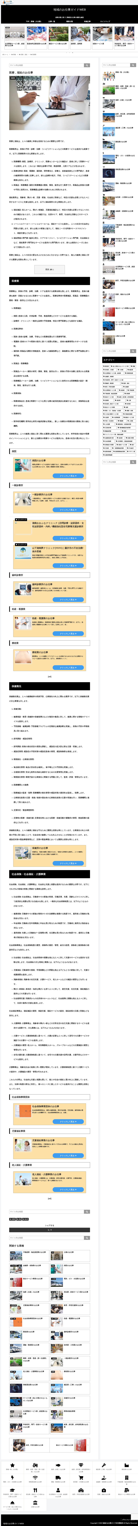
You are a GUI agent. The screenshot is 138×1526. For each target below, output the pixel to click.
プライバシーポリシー (129, 1520)
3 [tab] (73, 53)
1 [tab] (67, 53)
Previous (3, 38)
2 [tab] (70, 53)
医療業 (13, 1219)
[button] (87, 65)
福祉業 (26, 1219)
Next (137, 38)
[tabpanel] (14, 37)
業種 (20, 1219)
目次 (47, 269)
